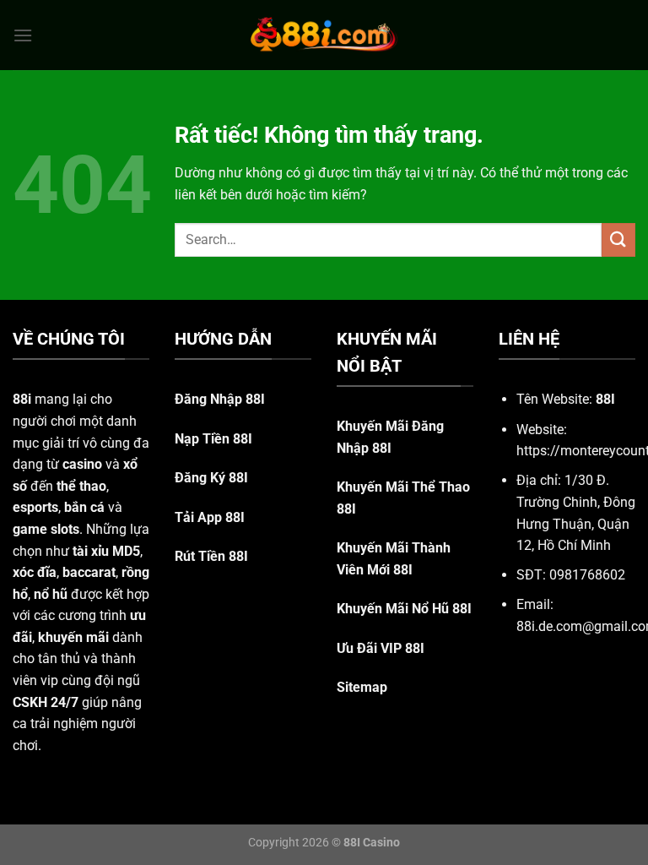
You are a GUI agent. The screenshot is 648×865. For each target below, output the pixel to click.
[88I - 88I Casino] (324, 34)
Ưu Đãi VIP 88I (380, 648)
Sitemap (362, 687)
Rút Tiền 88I (211, 556)
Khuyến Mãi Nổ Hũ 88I (404, 609)
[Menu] (23, 35)
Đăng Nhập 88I (220, 399)
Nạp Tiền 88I (213, 439)
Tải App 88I (210, 517)
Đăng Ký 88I (211, 478)
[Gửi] (618, 239)
